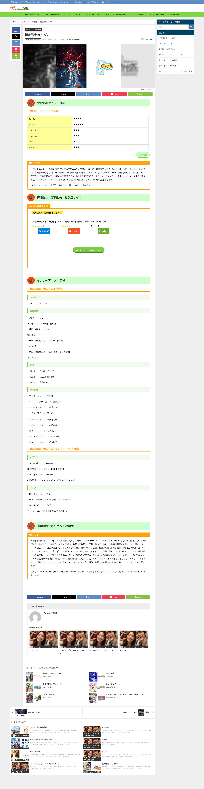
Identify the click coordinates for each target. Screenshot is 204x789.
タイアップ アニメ (73, 14)
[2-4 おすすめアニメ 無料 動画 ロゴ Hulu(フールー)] (103, 231)
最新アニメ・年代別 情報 (116, 14)
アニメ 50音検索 (136, 14)
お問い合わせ (174, 14)
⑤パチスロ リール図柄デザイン (171, 60)
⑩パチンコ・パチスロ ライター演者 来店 (175, 71)
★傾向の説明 (142, 155)
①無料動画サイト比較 (167, 38)
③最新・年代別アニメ (167, 49)
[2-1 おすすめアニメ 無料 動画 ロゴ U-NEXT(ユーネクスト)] (44, 231)
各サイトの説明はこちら (90, 250)
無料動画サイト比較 (32, 14)
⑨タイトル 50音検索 (33, 29)
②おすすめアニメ (165, 43)
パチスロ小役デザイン (53, 14)
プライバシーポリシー (156, 14)
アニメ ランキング (94, 14)
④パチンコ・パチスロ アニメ (170, 54)
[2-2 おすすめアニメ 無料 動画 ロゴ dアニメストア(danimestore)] (74, 231)
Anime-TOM (149, 39)
